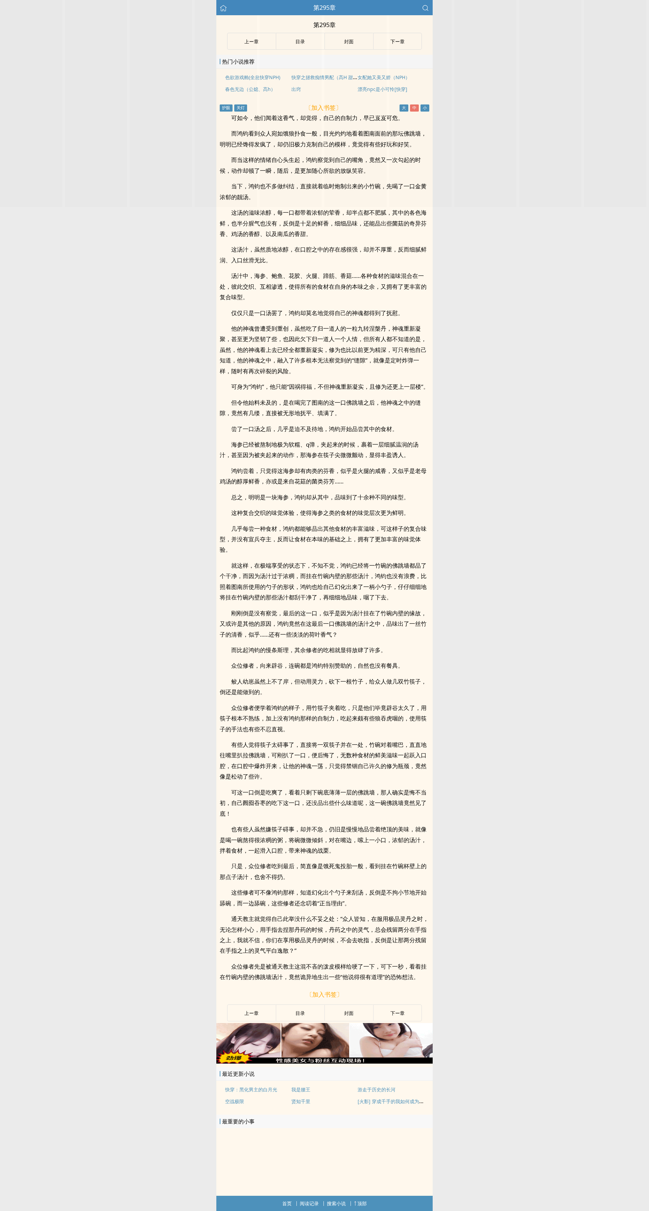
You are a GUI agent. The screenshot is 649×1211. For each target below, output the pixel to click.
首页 (287, 1203)
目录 (300, 1013)
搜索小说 (336, 1203)
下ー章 (397, 1013)
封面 (349, 1013)
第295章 (324, 7)
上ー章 (251, 1013)
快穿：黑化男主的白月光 (251, 1089)
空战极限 (234, 1101)
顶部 (362, 1203)
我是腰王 (300, 1089)
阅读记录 (309, 1203)
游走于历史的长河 (376, 1089)
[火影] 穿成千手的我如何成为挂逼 (393, 1101)
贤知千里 (300, 1101)
